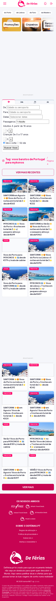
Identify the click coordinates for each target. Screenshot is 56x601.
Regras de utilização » (28, 530)
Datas (6, 117)
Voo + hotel (34, 102)
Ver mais (28, 487)
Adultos (7, 126)
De (4, 107)
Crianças (7, 134)
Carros (47, 102)
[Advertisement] (28, 63)
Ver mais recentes (28, 172)
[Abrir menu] (4, 3)
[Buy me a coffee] (51, 3)
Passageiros (9, 121)
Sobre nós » (28, 538)
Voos (8, 102)
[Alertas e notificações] (45, 3)
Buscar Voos (10, 147)
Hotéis (21, 102)
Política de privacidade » (28, 534)
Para (5, 112)
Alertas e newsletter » (28, 542)
